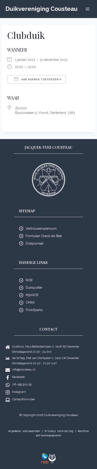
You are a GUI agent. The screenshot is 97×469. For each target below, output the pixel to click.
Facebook (18, 377)
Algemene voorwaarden (24, 431)
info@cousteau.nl (23, 369)
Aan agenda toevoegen (40, 79)
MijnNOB (32, 295)
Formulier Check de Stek (44, 236)
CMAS (30, 302)
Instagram (19, 392)
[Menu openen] (87, 8)
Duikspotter (34, 287)
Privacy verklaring (59, 431)
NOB (29, 280)
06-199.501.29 (21, 384)
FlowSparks (34, 310)
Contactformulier (23, 399)
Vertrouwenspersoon (41, 228)
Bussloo (21, 108)
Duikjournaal (35, 243)
